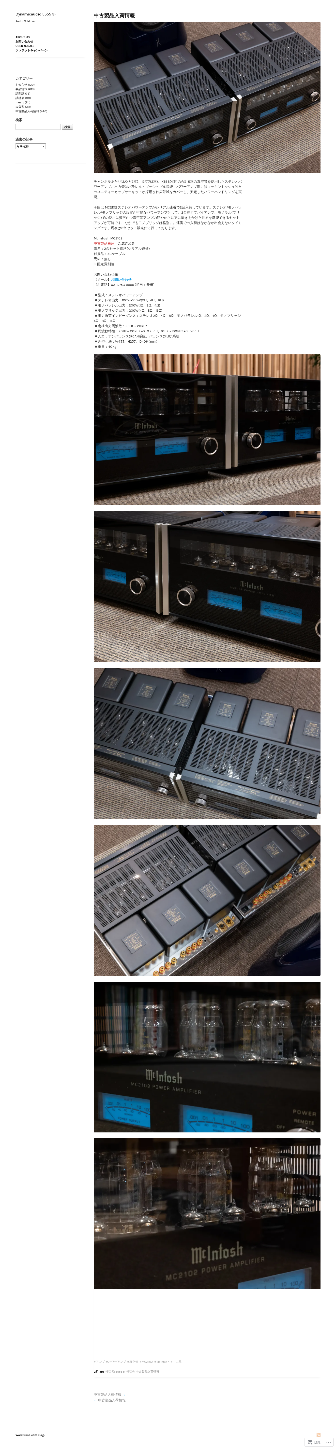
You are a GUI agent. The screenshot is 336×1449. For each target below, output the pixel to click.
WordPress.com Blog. (30, 1435)
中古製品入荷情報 (114, 15)
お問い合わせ (24, 41)
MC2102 (147, 1362)
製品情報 (21, 89)
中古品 (177, 1362)
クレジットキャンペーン (31, 50)
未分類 (19, 107)
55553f (120, 1371)
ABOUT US (22, 37)
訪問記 (19, 93)
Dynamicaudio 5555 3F (36, 14)
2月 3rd (99, 1371)
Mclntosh (162, 1362)
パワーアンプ (117, 1362)
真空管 (133, 1362)
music (19, 102)
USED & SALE (24, 46)
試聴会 (19, 98)
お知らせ (21, 84)
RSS (319, 1435)
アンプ (100, 1362)
